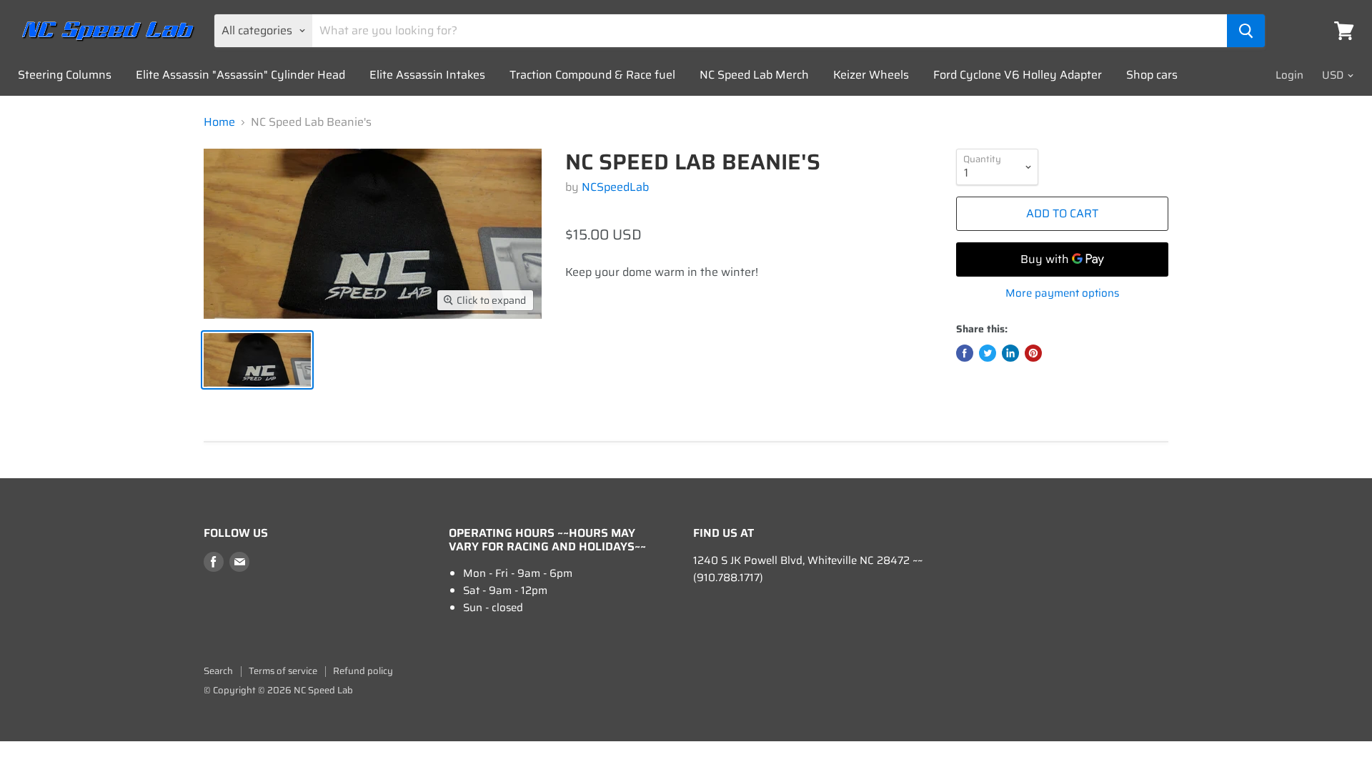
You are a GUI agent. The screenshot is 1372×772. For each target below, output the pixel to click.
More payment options (1062, 293)
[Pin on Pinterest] (1033, 353)
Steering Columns (64, 75)
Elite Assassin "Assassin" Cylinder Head (240, 75)
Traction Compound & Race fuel (592, 75)
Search (218, 670)
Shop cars (1152, 75)
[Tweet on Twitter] (987, 353)
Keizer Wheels (871, 75)
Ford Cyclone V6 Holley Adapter (1017, 75)
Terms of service (283, 670)
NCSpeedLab (615, 187)
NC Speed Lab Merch (754, 75)
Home (219, 122)
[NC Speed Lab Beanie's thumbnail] (257, 360)
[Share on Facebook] (964, 353)
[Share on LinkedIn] (1010, 353)
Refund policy (363, 670)
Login (1289, 75)
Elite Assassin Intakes (427, 75)
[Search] (1246, 30)
